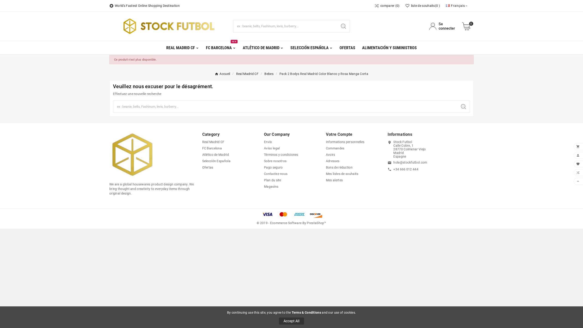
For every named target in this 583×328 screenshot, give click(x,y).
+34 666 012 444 (405, 169)
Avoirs (330, 154)
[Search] (343, 26)
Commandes (335, 148)
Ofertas (207, 167)
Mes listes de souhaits (342, 174)
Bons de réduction (339, 167)
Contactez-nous (275, 174)
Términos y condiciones (281, 154)
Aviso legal (272, 148)
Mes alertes (334, 180)
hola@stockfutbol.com (410, 162)
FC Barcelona (212, 148)
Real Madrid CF (213, 142)
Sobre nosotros (275, 161)
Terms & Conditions (306, 312)
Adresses (332, 161)
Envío (268, 142)
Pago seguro (273, 167)
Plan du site (272, 180)
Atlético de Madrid (215, 154)
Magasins (271, 186)
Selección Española (216, 161)
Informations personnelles (345, 142)
